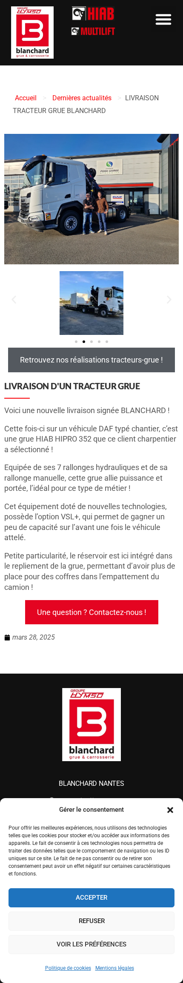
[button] (170, 810)
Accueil (26, 98)
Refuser (92, 921)
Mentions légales (114, 968)
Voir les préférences (91, 944)
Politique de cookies (68, 968)
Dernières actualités (82, 98)
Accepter (91, 897)
